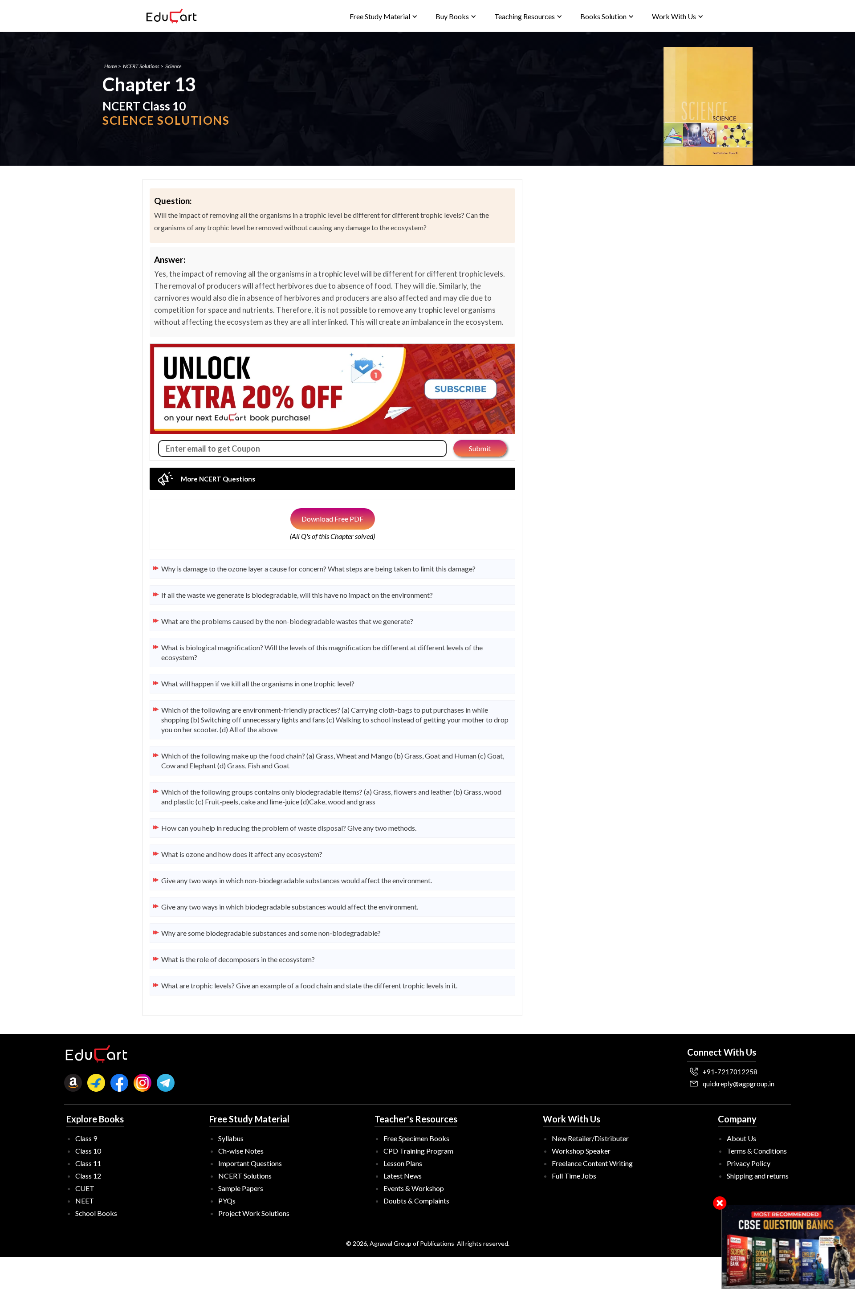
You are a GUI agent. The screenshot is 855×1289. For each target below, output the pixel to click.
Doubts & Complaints (416, 1200)
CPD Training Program (418, 1150)
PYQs (227, 1200)
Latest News (402, 1175)
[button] (384, 16)
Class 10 (88, 1150)
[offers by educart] (788, 1247)
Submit (480, 448)
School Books (96, 1213)
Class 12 (88, 1175)
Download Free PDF (332, 518)
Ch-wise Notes (241, 1150)
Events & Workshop (413, 1188)
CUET (84, 1188)
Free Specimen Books (416, 1138)
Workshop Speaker (581, 1150)
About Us (741, 1138)
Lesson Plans (402, 1163)
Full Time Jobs (574, 1175)
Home (110, 66)
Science (173, 66)
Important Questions (250, 1163)
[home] (171, 16)
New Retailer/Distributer (590, 1138)
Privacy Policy (748, 1163)
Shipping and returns (758, 1175)
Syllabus (231, 1138)
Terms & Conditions (757, 1150)
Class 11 (88, 1163)
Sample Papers (240, 1188)
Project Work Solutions (253, 1213)
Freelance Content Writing (592, 1163)
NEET (84, 1200)
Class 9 (86, 1138)
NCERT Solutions (141, 66)
